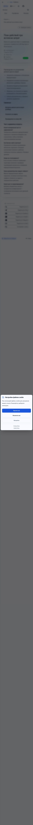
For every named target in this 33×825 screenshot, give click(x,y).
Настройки (16, 420)
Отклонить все (16, 415)
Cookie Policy (16, 428)
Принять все (16, 410)
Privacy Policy (17, 425)
